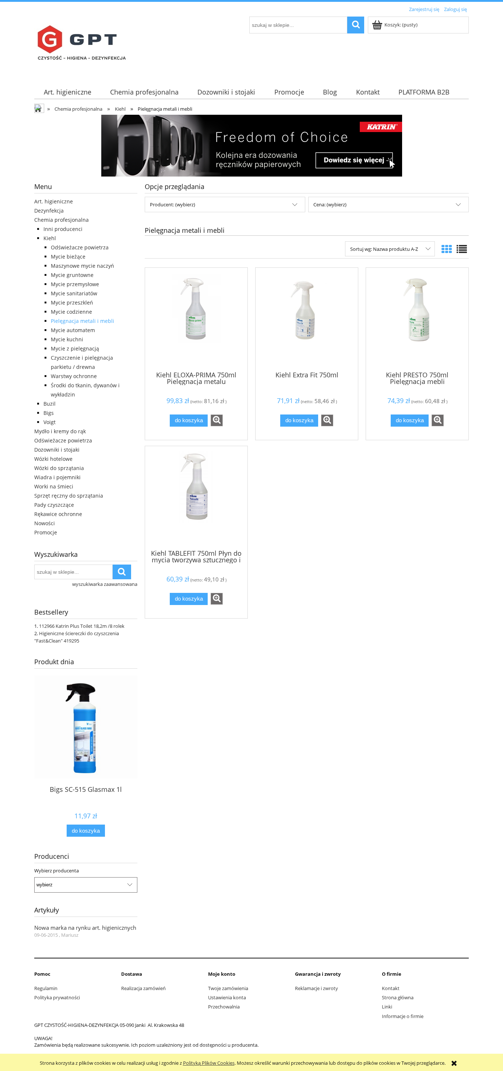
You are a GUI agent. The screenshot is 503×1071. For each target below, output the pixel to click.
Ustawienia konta (227, 997)
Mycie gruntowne (72, 274)
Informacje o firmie (402, 1016)
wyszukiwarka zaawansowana (104, 584)
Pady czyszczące (54, 504)
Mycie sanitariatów (74, 293)
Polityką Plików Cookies (209, 1063)
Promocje (45, 532)
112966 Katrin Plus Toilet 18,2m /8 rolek (81, 626)
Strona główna (398, 997)
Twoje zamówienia (228, 988)
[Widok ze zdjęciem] (447, 249)
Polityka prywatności (57, 997)
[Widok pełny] (462, 249)
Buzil (49, 403)
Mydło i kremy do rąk (60, 431)
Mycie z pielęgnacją (75, 348)
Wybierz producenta (56, 870)
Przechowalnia (224, 1006)
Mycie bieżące (68, 256)
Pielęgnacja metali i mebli (82, 320)
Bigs (48, 412)
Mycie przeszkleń (72, 302)
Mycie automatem (73, 330)
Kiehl (49, 238)
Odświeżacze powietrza (80, 247)
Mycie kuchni (67, 339)
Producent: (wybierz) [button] (172, 204)
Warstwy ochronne (74, 376)
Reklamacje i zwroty (316, 988)
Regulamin (45, 988)
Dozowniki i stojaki (57, 449)
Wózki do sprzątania (59, 468)
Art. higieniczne (53, 201)
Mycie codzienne (71, 311)
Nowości (44, 523)
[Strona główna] (83, 45)
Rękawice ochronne (58, 513)
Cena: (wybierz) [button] (330, 204)
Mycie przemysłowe (75, 284)
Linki (387, 1006)
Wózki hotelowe (53, 458)
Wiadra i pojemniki (57, 477)
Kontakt (391, 988)
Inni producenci (62, 228)
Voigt (49, 422)
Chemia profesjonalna (61, 219)
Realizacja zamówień (143, 988)
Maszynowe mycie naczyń (82, 265)
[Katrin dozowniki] (251, 145)
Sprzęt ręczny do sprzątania (68, 495)
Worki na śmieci (53, 486)
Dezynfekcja (49, 210)
